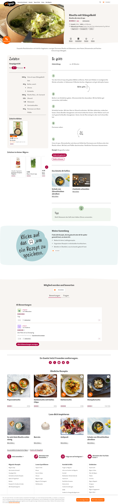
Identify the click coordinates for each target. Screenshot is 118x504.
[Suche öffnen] (100, 2)
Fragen (66, 295)
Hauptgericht (83, 29)
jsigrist (25, 310)
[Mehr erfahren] (61, 192)
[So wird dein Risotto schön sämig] (18, 430)
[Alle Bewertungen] (72, 21)
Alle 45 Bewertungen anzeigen (27, 344)
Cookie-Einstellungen (67, 486)
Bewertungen (54, 295)
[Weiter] (46, 167)
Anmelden (108, 2)
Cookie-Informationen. (14, 502)
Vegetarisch (75, 29)
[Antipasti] (72, 430)
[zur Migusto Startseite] (10, 2)
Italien (91, 29)
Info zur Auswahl (24, 68)
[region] (59, 499)
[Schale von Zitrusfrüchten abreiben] (98, 430)
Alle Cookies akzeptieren (98, 500)
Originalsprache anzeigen (38, 335)
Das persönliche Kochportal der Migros (17, 450)
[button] (19, 311)
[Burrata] (45, 430)
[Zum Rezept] (18, 390)
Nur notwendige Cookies (83, 500)
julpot (25, 326)
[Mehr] (99, 320)
